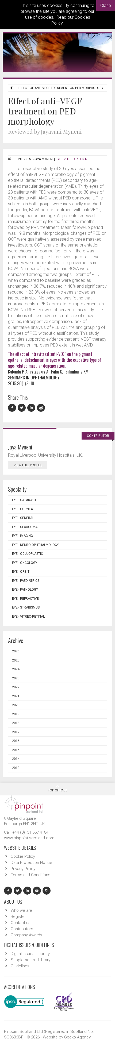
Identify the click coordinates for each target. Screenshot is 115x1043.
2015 (16, 750)
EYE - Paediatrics (25, 581)
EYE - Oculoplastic (27, 554)
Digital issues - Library (30, 953)
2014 (16, 759)
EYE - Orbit (20, 572)
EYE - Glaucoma (24, 527)
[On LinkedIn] (32, 407)
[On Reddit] (41, 407)
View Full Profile (28, 465)
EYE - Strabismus (26, 607)
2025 (16, 660)
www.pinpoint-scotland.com (29, 838)
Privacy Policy (23, 868)
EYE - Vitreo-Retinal (72, 159)
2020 (16, 705)
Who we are (21, 910)
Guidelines (20, 966)
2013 (16, 768)
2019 (16, 714)
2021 (16, 696)
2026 (16, 651)
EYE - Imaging (22, 536)
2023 (16, 678)
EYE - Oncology (24, 563)
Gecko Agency (77, 1037)
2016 (16, 741)
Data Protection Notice (31, 862)
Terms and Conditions (30, 874)
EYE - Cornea (22, 509)
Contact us (20, 922)
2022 (16, 687)
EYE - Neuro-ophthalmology (35, 545)
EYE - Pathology (25, 589)
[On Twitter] (22, 407)
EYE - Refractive (25, 599)
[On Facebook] (13, 407)
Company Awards (26, 935)
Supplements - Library (30, 959)
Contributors (22, 928)
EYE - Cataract (24, 500)
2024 (16, 669)
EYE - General (23, 518)
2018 (16, 723)
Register (18, 916)
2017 (16, 732)
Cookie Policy (23, 856)
